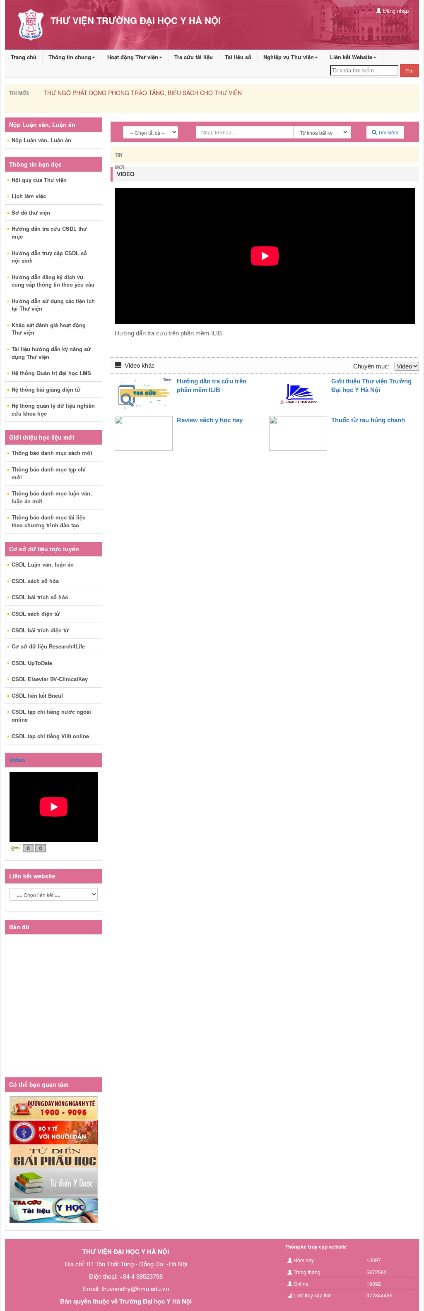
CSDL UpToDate (32, 663)
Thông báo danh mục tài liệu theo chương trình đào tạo (49, 521)
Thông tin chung (69, 57)
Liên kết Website (351, 57)
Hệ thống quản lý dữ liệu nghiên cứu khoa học (53, 409)
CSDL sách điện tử (36, 613)
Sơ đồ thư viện (31, 212)
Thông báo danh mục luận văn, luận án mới (52, 497)
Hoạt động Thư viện (132, 57)
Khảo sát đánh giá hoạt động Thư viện (49, 329)
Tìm (409, 70)
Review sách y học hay (210, 419)
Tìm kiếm (387, 132)
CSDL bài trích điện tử (40, 630)
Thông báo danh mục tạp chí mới (49, 473)
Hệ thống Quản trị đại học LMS (51, 373)
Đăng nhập (395, 10)
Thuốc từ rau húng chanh (368, 419)
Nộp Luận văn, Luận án (41, 140)
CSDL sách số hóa (35, 581)
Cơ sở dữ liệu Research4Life (48, 646)
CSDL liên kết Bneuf (37, 695)
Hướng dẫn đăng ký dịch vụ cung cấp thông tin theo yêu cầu (53, 281)
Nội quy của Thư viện (39, 180)
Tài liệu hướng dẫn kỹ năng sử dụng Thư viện (51, 353)
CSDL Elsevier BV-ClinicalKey (50, 679)
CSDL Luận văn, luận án (43, 564)
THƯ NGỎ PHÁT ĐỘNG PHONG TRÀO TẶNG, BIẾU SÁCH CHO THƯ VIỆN (142, 93)
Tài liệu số (238, 57)
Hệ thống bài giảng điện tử (46, 389)
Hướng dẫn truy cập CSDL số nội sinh (49, 257)
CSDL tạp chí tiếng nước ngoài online (51, 715)
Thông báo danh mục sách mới (52, 453)
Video (17, 760)
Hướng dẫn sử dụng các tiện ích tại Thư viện (53, 305)
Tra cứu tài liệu (193, 57)
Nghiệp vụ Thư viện (288, 57)
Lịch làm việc (29, 196)
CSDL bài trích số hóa (40, 597)
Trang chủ (23, 57)
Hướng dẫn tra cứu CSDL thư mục (49, 232)
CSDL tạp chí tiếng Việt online (50, 736)
